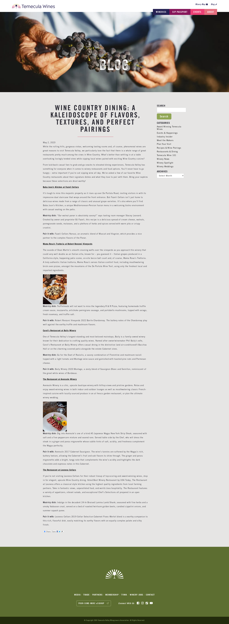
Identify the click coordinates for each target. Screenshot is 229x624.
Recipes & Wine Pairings (169, 148)
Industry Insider (165, 136)
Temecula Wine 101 (166, 155)
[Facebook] (138, 603)
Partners (97, 594)
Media (77, 594)
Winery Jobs (136, 594)
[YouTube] (151, 603)
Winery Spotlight (165, 163)
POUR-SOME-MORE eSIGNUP (91, 603)
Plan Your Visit (164, 144)
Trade (86, 594)
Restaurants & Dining (167, 151)
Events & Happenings (167, 133)
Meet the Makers (165, 140)
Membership (112, 594)
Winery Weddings (165, 166)
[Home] (33, 6)
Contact (150, 594)
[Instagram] (142, 603)
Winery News (163, 159)
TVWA (124, 594)
